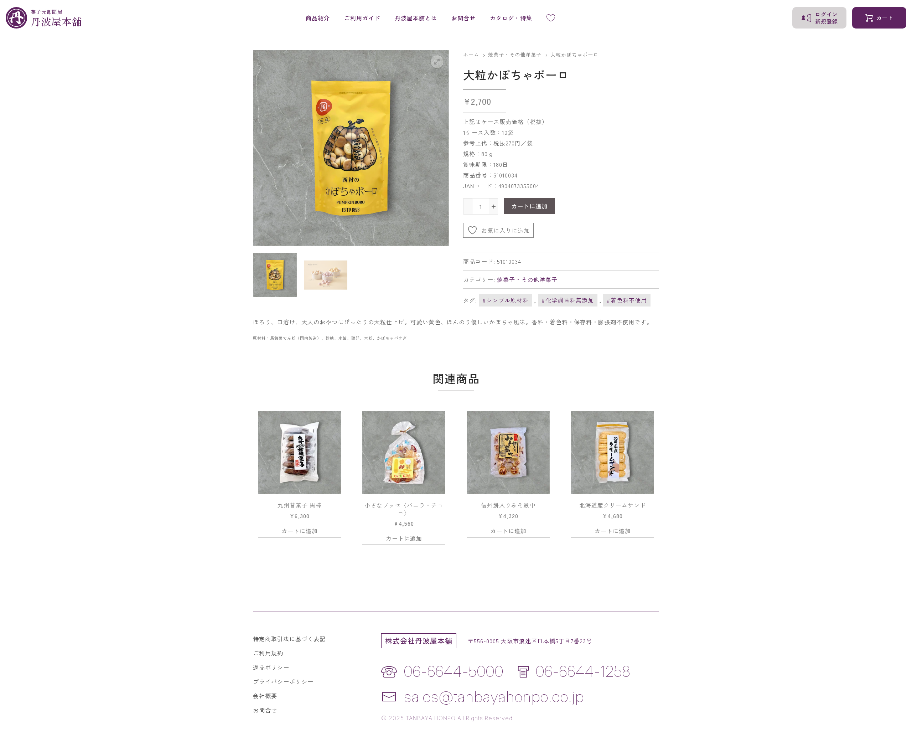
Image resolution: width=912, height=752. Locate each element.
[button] (437, 61)
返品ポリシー (271, 667)
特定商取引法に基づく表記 (289, 638)
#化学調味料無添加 (568, 300)
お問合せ (463, 18)
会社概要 (265, 695)
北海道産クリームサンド (615, 505)
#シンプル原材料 (505, 300)
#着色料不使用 (627, 300)
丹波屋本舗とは (416, 18)
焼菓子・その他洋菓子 (515, 54)
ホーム (471, 54)
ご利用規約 (268, 653)
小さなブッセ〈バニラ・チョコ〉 (403, 509)
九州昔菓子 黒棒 (300, 505)
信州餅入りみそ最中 (508, 505)
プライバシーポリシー (283, 681)
